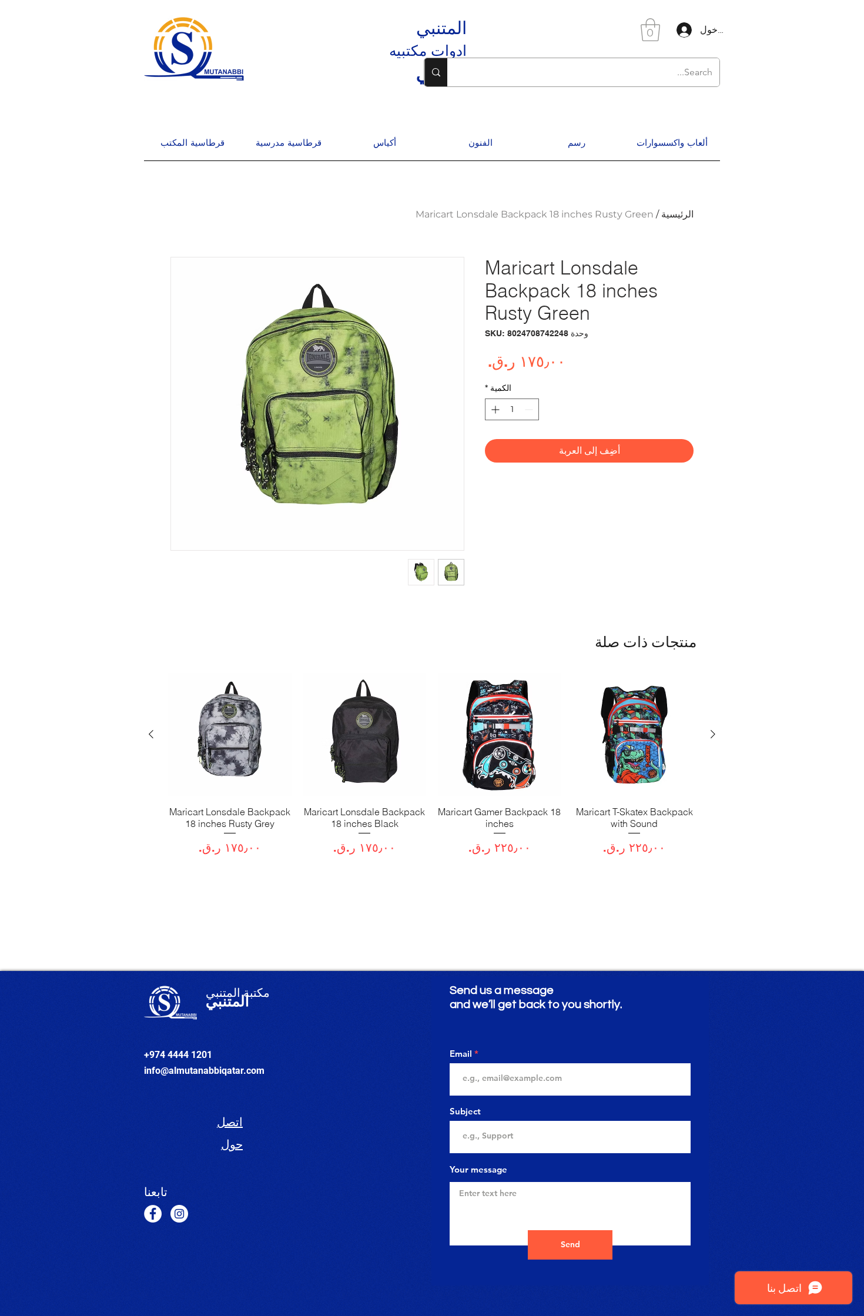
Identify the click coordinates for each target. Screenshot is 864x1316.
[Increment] (494, 409)
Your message (478, 1169)
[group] (432, 770)
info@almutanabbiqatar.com (204, 1070)
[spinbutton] (512, 409)
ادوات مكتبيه (428, 50)
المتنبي (441, 27)
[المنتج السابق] (713, 734)
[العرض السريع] (634, 734)
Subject (465, 1111)
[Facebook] (153, 1214)
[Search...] (435, 72)
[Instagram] (179, 1214)
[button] (650, 29)
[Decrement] (530, 409)
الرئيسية (677, 214)
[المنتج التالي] (151, 734)
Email (461, 1053)
